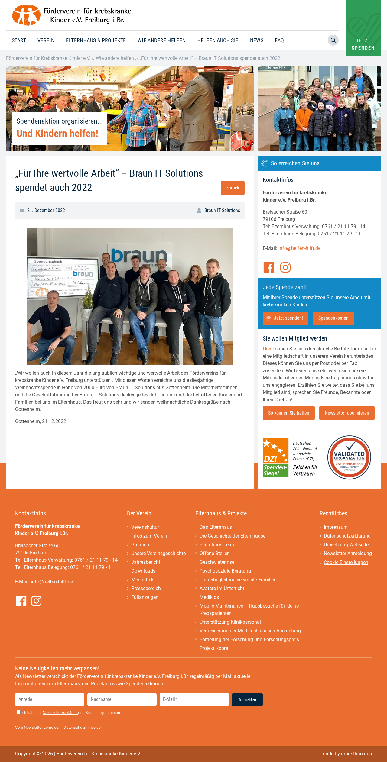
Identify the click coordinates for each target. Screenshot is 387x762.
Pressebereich (146, 588)
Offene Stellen (215, 553)
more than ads (356, 754)
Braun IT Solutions (222, 210)
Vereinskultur (145, 527)
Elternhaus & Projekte (96, 40)
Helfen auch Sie (218, 40)
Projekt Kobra (214, 648)
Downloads (143, 571)
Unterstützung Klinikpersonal (230, 622)
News (257, 40)
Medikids (209, 597)
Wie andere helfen (162, 40)
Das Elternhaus (216, 527)
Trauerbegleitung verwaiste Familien (238, 580)
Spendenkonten (333, 318)
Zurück (232, 188)
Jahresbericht (145, 562)
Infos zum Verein (149, 536)
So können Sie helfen (288, 413)
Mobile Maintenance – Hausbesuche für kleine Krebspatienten (249, 609)
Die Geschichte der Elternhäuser (233, 536)
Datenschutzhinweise (82, 727)
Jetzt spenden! (288, 318)
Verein (45, 40)
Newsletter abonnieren (347, 413)
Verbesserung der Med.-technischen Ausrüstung (250, 631)
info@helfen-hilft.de (299, 248)
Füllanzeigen (144, 597)
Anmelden (247, 699)
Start (19, 40)
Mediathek (142, 580)
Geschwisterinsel (218, 562)
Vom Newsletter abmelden (37, 727)
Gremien (140, 544)
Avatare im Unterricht (222, 588)
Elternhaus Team (218, 544)
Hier (267, 349)
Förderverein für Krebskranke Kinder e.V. (48, 58)
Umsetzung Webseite (346, 544)
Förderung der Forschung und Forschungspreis (249, 639)
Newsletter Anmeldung (348, 553)
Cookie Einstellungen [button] (346, 562)
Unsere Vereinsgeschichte (158, 553)
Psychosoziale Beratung (225, 571)
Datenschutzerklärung (347, 536)
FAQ (279, 40)
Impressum (336, 527)
